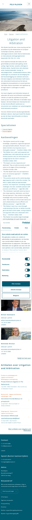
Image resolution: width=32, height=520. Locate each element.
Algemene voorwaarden (7, 500)
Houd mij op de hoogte (8, 491)
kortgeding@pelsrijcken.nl (8, 462)
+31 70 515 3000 (6, 351)
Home (5, 34)
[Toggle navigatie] (29, 4)
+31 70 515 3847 (6, 322)
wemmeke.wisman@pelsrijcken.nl (11, 349)
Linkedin (3, 450)
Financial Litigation (7, 131)
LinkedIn (3, 325)
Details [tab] (16, 228)
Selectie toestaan (16, 289)
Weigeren (16, 295)
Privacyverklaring (5, 503)
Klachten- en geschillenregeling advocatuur (11, 510)
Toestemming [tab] (6, 228)
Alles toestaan (16, 284)
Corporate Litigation (7, 129)
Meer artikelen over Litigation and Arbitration (19, 429)
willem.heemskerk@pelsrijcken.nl (11, 320)
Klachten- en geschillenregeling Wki (10, 513)
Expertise (11, 34)
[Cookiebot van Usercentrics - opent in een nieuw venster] (22, 223)
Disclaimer (3, 507)
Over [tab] (26, 228)
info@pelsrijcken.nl (7, 446)
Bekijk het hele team (24, 358)
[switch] (27, 264)
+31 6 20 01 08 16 (6, 459)
